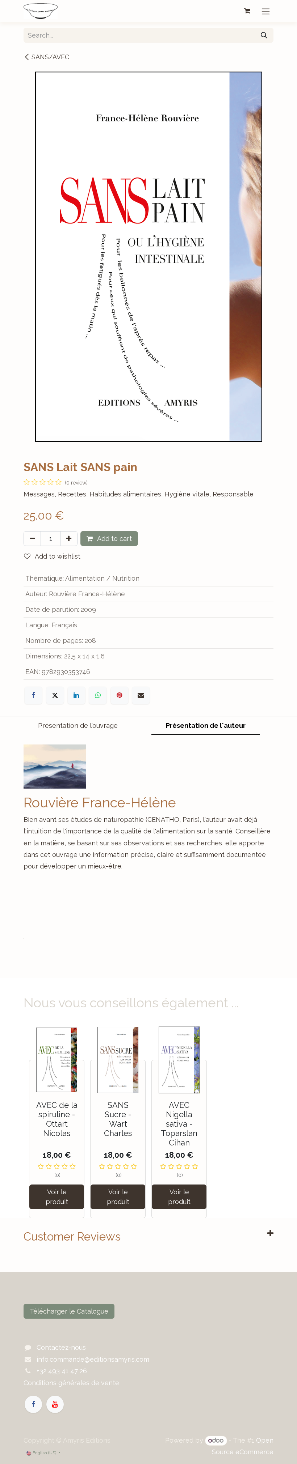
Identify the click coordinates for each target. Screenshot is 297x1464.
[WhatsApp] (97, 695)
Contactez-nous (61, 1347)
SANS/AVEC (50, 57)
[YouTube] (55, 1404)
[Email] (141, 695)
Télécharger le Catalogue (69, 1311)
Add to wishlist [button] (56, 556)
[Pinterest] (119, 695)
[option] (148, 1121)
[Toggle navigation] (265, 11)
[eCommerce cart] (247, 11)
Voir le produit (57, 1196)
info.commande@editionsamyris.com (93, 1359)
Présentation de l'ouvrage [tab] (78, 725)
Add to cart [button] (114, 538)
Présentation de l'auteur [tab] (206, 725)
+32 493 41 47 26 (62, 1371)
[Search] (264, 35)
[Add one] (69, 538)
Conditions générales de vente (71, 1383)
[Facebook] (33, 695)
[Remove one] (32, 538)
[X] (55, 695)
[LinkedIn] (76, 695)
